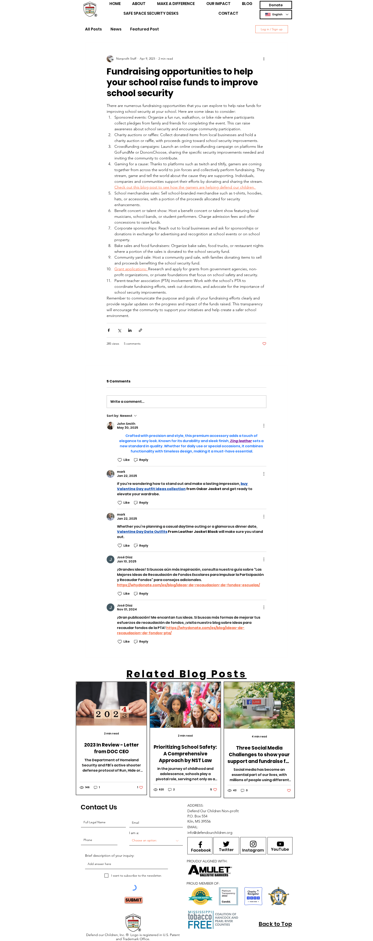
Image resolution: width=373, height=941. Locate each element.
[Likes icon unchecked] (120, 460)
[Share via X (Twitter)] (119, 330)
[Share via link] (140, 330)
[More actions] (263, 58)
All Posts (93, 29)
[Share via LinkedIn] (130, 330)
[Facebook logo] (200, 844)
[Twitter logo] (226, 844)
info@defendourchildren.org (209, 832)
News (116, 29)
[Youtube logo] (280, 844)
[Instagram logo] (253, 844)
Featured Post (144, 29)
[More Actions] (263, 425)
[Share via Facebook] (109, 330)
